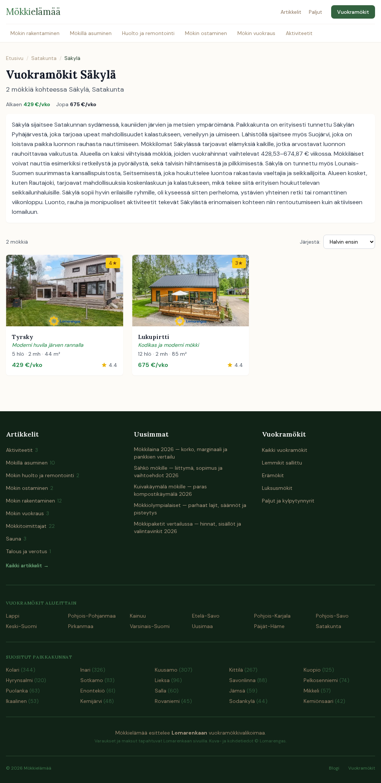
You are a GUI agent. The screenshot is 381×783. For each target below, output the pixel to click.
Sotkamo (97, 680)
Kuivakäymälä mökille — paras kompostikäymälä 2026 (170, 490)
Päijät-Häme (269, 626)
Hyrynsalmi (26, 680)
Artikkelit (291, 12)
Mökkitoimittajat (30, 526)
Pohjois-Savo (332, 615)
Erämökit (273, 475)
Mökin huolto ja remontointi (42, 475)
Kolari (20, 669)
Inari (92, 669)
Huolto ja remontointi (148, 33)
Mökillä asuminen (91, 33)
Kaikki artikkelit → (27, 565)
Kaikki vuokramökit (284, 450)
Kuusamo (173, 669)
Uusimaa (202, 626)
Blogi (334, 768)
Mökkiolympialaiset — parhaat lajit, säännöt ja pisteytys (190, 509)
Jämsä (243, 690)
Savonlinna (248, 680)
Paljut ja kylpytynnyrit (288, 500)
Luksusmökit (277, 488)
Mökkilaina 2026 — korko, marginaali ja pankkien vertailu (180, 453)
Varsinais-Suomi (150, 626)
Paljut (315, 12)
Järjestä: (310, 241)
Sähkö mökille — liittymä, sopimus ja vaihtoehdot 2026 (178, 472)
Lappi (12, 615)
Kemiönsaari (324, 701)
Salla (167, 690)
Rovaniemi (173, 701)
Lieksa (168, 680)
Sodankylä (248, 701)
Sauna (16, 538)
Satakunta (44, 58)
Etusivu (14, 58)
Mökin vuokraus (256, 33)
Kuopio (319, 669)
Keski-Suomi (21, 626)
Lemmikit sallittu (282, 462)
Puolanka (23, 690)
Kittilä (243, 669)
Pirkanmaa (80, 626)
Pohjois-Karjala (272, 615)
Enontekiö (97, 690)
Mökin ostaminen (206, 33)
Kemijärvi (97, 701)
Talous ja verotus (28, 551)
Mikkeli (317, 690)
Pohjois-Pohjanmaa (92, 615)
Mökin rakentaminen (35, 33)
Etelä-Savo (206, 615)
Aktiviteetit (299, 33)
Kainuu (138, 615)
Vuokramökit (353, 12)
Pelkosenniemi (326, 680)
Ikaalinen (22, 701)
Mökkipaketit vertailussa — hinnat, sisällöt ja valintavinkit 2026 (187, 527)
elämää (33, 12)
